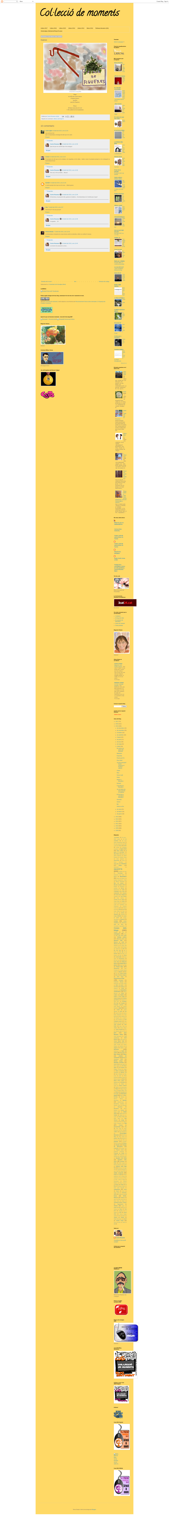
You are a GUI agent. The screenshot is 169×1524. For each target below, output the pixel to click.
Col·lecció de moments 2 (51, 301)
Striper (123, 1200)
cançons (124, 893)
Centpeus (117, 616)
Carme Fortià (117, 903)
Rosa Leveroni (123, 1182)
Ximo (119, 1222)
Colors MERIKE (117, 916)
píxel (119, 1139)
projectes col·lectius (119, 1151)
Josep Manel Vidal (119, 1041)
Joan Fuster (122, 1022)
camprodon (116, 893)
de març (119, 809)
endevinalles (119, 956)
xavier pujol (48, 130)
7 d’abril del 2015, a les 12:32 (62, 231)
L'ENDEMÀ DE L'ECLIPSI (123, 277)
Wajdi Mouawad (117, 1218)
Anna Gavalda (118, 862)
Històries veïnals (119, 682)
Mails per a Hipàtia (119, 261)
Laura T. (122, 1047)
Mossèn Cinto (117, 1105)
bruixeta (115, 888)
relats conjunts (118, 1173)
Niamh (121, 1115)
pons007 (125, 1141)
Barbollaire (123, 876)
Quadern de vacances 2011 (120, 1156)
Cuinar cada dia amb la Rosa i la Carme (118, 537)
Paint (120, 1121)
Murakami (116, 1108)
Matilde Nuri (116, 1082)
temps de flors (117, 1207)
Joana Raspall (119, 1029)
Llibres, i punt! (118, 205)
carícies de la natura (119, 899)
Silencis (123, 1197)
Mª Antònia (122, 1067)
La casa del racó (119, 267)
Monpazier (116, 1100)
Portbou (125, 1143)
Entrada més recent (46, 281)
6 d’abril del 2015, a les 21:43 (58, 182)
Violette (122, 1217)
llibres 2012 (90, 28)
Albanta (123, 853)
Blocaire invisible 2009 (119, 884)
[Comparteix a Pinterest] (73, 117)
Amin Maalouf (120, 858)
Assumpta (120, 873)
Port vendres (118, 1143)
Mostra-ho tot (124, 363)
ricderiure (116, 1177)
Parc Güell (119, 760)
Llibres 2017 (44, 28)
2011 (117, 823)
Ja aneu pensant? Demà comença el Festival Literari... (121, 765)
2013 (117, 819)
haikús (122, 995)
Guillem (115, 995)
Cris (123, 932)
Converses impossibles (119, 926)
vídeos (123, 1215)
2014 (117, 816)
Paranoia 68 (117, 323)
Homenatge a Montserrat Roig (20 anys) (51, 31)
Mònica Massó (118, 1098)
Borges (115, 886)
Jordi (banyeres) (118, 1036)
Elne (124, 948)
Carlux (123, 901)
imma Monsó (117, 1006)
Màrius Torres (122, 1077)
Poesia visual (118, 156)
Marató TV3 (124, 1072)
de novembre (120, 730)
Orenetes (119, 799)
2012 (117, 821)
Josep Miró (116, 1042)
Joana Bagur (123, 1027)
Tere (124, 1207)
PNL (124, 1139)
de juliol (119, 739)
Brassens (122, 886)
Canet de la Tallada (120, 894)
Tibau (120, 1209)
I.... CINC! (125, 454)
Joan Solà (122, 1026)
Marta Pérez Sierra (119, 1080)
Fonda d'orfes (123, 973)
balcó (123, 874)
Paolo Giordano (118, 1123)
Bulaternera (116, 889)
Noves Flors (122, 1116)
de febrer (119, 811)
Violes (118, 770)
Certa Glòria (117, 911)
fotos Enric (120, 976)
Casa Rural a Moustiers (120, 786)
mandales (116, 1072)
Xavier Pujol (119, 1220)
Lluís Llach (122, 1064)
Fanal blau (119, 966)
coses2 (115, 932)
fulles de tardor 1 (120, 985)
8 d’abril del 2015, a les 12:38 (70, 144)
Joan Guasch (117, 1024)
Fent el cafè (120, 775)
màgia (125, 1069)
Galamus (122, 986)
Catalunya (116, 906)
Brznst (122, 888)
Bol (118, 804)
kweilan (121, 1046)
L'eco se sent (118, 249)
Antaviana (124, 863)
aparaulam (116, 867)
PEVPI (123, 1135)
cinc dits (116, 912)
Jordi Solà (122, 1039)
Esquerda (119, 755)
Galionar (116, 988)
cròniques (117, 934)
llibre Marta (117, 1054)
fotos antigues (123, 975)
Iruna (125, 1008)
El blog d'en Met (119, 618)
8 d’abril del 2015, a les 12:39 (70, 194)
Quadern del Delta (121, 1158)
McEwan (116, 1083)
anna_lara (116, 863)
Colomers (123, 914)
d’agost (119, 737)
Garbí (122, 988)
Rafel (115, 1163)
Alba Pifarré (116, 853)
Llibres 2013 (81, 28)
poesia (116, 1141)
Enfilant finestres (119, 193)
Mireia (116, 1092)
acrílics (117, 847)
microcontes (124, 1087)
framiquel (121, 980)
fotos (117, 975)
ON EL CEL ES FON (123, 134)
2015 (117, 726)
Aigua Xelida (120, 850)
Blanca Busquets (120, 881)
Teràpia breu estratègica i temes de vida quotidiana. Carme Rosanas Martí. (119, 568)
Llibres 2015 (62, 28)
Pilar (115, 1136)
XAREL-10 (117, 237)
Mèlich (122, 1083)
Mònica (122, 1097)
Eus (126, 965)
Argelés (120, 871)
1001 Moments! (124, 373)
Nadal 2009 (117, 1111)
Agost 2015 (123, 849)
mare (120, 1075)
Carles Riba (116, 901)
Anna (123, 860)
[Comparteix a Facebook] (71, 117)
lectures (116, 1049)
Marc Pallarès (119, 1074)
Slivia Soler (116, 1200)
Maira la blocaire (120, 1070)
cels (124, 909)
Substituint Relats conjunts (120, 1202)
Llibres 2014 (71, 28)
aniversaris (116, 860)
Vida (119, 1215)
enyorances (121, 958)
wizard (125, 1218)
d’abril (119, 746)
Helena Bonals (49, 231)
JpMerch (123, 1042)
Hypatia (123, 1003)
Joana (115, 1027)
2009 (117, 828)
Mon (121, 1095)
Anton (120, 865)
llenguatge (122, 1052)
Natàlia (115, 1115)
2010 (117, 826)
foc (116, 973)
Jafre (121, 1011)
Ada (46, 207)
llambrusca (116, 1051)
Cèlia (119, 909)
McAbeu (123, 1082)
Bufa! (124, 392)
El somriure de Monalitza (119, 620)
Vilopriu (115, 1217)
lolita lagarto (117, 1065)
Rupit (122, 1184)
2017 (117, 721)
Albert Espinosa (117, 855)
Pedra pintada (119, 625)
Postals (118, 1145)
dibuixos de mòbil (119, 942)
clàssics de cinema (119, 76)
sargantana (117, 1189)
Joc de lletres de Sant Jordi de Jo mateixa (121, 791)
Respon (47, 137)
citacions (116, 914)
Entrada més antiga (104, 281)
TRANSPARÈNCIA (119, 217)
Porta (118, 777)
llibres (125, 1054)
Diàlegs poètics (122, 937)
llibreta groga (118, 1061)
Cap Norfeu (124, 896)
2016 (117, 724)
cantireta (116, 896)
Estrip (121, 965)
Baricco (123, 878)
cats (120, 907)
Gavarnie (116, 990)
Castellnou (122, 904)
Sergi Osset (117, 1192)
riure (121, 1177)
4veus (120, 845)
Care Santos (120, 898)
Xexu (115, 1222)
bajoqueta (116, 874)
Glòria (122, 993)
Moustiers (120, 1106)
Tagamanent (120, 1204)
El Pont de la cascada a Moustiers (120, 796)
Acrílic (125, 845)
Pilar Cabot (122, 1136)
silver (115, 1199)
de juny (119, 741)
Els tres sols (117, 950)
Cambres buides (119, 349)
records (125, 1164)
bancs (115, 876)
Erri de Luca (117, 960)
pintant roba (117, 1138)
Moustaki (125, 1105)
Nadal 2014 (122, 1113)
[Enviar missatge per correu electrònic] (62, 116)
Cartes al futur (118, 663)
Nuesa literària (118, 63)
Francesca (116, 983)
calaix (123, 889)
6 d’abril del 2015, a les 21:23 (58, 156)
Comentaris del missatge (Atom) (57, 284)
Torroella (121, 1210)
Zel (114, 1223)
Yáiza (123, 1222)
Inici (75, 281)
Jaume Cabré (119, 1013)
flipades (120, 971)
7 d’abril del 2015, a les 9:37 (55, 207)
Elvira (125, 955)
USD (120, 1212)
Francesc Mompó (118, 981)
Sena (123, 1191)
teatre (123, 1205)
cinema (122, 912)
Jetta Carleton (122, 1016)
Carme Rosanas (54, 144)
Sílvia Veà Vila (121, 1199)
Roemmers (116, 1181)
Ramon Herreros (117, 1164)
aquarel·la (118, 869)
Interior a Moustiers (120, 780)
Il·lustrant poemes (118, 1004)
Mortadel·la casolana (119, 1103)
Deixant (119, 783)
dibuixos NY (117, 943)
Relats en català (118, 1174)
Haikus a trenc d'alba (119, 996)
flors (126, 971)
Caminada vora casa (119, 891)
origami (115, 1121)
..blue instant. (118, 104)
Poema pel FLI (121, 758)
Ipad (120, 1008)
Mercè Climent (123, 1085)
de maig (119, 744)
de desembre (120, 728)
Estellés (123, 960)
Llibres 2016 (53, 28)
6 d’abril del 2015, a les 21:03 (60, 130)
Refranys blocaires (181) (102, 28)
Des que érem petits (121, 935)
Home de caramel (120, 623)
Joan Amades (119, 1019)
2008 (117, 830)
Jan (126, 1011)
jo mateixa (124, 1017)
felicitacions (116, 968)
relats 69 (123, 1171)
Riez (118, 772)
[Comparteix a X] (70, 117)
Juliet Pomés (117, 1044)
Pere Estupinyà (123, 1131)
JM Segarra (116, 1017)
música (122, 1110)
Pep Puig (118, 1128)
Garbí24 (47, 182)
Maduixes (119, 753)
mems (115, 1085)
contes (116, 921)
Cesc (123, 911)
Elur (120, 955)
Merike (117, 1087)
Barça (118, 878)
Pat (126, 1123)
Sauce (117, 1191)
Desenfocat (123, 122)
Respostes (50, 140)
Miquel (116, 1088)
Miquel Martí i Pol (122, 1090)
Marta (123, 1079)
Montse (125, 1100)
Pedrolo (121, 1125)
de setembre (120, 735)
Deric (125, 933)
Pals (124, 1121)
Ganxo (118, 802)
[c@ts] (121, 1315)
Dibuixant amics (121, 938)
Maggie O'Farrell (117, 1069)
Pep (126, 1126)
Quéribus (122, 1161)
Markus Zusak (117, 1079)
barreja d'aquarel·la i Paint (120, 880)
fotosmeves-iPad (119, 978)
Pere (121, 1130)
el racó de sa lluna (119, 130)
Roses (117, 1184)
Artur (125, 871)
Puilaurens (122, 1154)
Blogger (94, 1509)
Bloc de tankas (119, 883)
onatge (122, 1120)
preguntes (116, 1148)
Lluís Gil (116, 1064)
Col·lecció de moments (79, 13)
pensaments (117, 1126)
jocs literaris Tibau (120, 1033)
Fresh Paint (124, 983)
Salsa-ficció (117, 273)
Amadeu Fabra (123, 857)
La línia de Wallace (119, 298)
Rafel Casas (122, 1163)
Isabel (118, 1009)
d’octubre (119, 732)
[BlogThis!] (68, 117)
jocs (115, 1032)
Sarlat (125, 1189)
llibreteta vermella (119, 1062)
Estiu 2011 (116, 961)
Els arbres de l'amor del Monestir (120, 750)
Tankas (116, 1205)
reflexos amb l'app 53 (58, 118)
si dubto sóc (121, 1194)
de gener (119, 814)
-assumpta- (116, 837)
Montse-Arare (121, 1102)
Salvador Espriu (121, 1186)
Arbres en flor (120, 806)
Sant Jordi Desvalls (119, 1187)
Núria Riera (117, 1118)
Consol (47, 156)
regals (118, 1169)
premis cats (124, 1148)
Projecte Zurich (120, 1149)
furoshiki (116, 986)
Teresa (115, 1209)
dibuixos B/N (118, 940)
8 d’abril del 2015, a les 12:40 (70, 243)
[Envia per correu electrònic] (66, 117)
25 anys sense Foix (118, 844)
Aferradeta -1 (125, 435)
